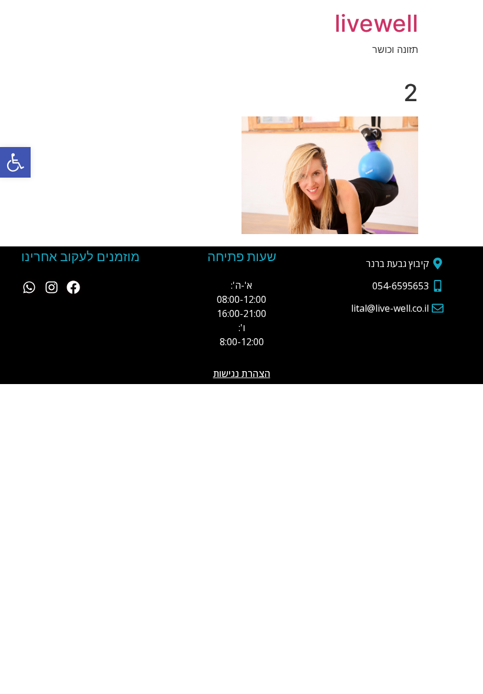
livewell (376, 23)
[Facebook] (73, 287)
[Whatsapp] (29, 287)
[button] (15, 162)
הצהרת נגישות (241, 373)
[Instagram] (51, 287)
